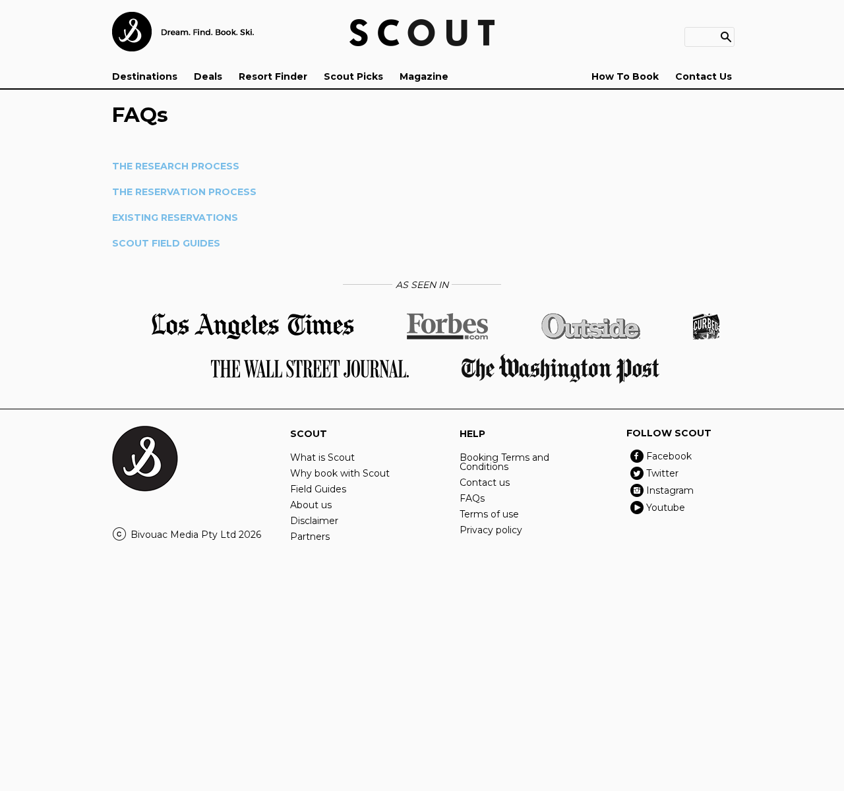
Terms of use (489, 514)
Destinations (144, 76)
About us (311, 505)
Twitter (662, 473)
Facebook (669, 456)
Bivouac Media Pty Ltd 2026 (196, 535)
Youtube (665, 507)
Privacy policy (491, 530)
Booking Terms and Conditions (504, 462)
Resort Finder (273, 76)
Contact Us (703, 76)
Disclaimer (314, 521)
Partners (310, 536)
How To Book (625, 76)
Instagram (670, 490)
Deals (208, 76)
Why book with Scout (340, 473)
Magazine (424, 76)
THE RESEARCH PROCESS (175, 166)
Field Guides (318, 489)
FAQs (472, 498)
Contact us (485, 482)
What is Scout (322, 457)
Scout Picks (353, 76)
